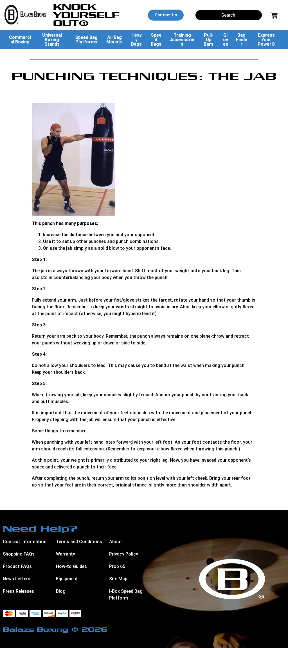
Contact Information (24, 541)
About (115, 541)
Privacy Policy (123, 554)
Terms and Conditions (79, 541)
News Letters (16, 578)
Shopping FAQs (19, 554)
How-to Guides (71, 566)
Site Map (118, 578)
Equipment (67, 578)
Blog (61, 591)
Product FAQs (17, 566)
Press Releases (18, 591)
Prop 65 (117, 566)
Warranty (65, 554)
